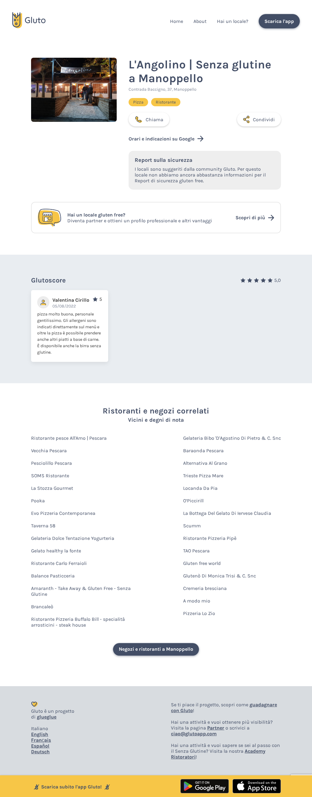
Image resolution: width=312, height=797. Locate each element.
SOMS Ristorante (50, 476)
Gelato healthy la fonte (56, 551)
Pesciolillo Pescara (51, 463)
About (200, 21)
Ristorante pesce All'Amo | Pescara (69, 438)
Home (176, 21)
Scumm (192, 526)
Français (41, 740)
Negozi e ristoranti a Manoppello (156, 649)
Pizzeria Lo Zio (199, 613)
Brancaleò (42, 607)
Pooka (38, 501)
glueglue (46, 717)
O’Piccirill (193, 501)
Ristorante (166, 102)
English (39, 734)
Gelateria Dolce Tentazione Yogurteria (72, 538)
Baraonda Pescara (203, 450)
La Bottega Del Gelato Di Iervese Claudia (227, 513)
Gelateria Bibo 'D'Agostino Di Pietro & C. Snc (232, 438)
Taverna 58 (43, 526)
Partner (215, 728)
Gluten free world (202, 563)
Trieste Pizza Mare (203, 476)
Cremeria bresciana (205, 588)
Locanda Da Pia (200, 488)
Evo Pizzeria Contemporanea (63, 513)
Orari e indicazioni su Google (161, 139)
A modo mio (196, 601)
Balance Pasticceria (53, 576)
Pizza (138, 102)
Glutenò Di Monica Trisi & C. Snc (219, 576)
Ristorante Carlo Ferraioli (59, 563)
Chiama (154, 119)
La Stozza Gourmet (52, 488)
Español (40, 746)
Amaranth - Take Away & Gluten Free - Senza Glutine (81, 591)
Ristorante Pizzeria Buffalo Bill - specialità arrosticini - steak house (78, 622)
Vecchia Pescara (49, 450)
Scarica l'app (279, 21)
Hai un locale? (232, 21)
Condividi (264, 119)
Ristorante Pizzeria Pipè (209, 538)
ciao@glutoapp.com (194, 734)
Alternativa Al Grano (205, 463)
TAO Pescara (196, 551)
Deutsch (40, 752)
